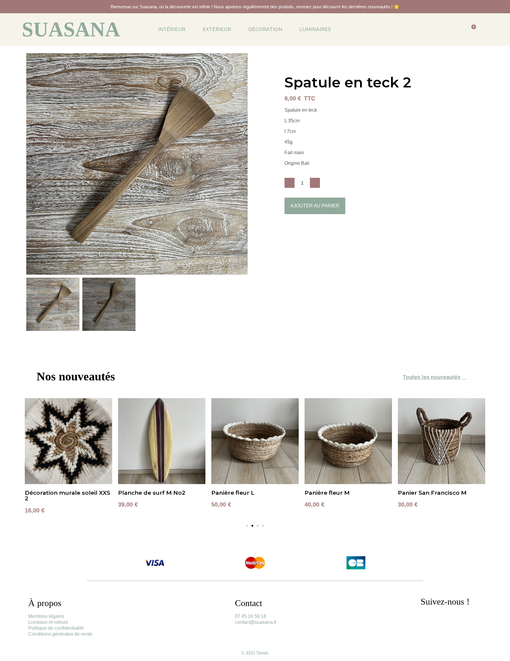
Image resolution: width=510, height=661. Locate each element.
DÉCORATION (265, 29)
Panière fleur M (327, 492)
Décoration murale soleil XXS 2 (67, 495)
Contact (248, 603)
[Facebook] (444, 617)
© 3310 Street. (255, 652)
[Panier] (471, 29)
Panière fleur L (232, 492)
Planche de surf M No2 (151, 492)
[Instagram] (428, 617)
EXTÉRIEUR (216, 29)
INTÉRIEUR (171, 29)
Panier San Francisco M (432, 492)
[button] (31, 164)
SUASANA (71, 29)
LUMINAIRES (315, 29)
